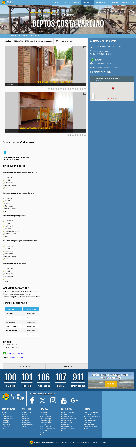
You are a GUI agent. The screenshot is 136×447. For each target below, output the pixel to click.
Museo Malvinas (45, 427)
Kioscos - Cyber (66, 423)
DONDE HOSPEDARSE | (15, 36)
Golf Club (43, 425)
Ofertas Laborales (67, 429)
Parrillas (24, 415)
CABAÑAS (76, 2)
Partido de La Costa (90, 427)
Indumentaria (66, 421)
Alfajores (64, 415)
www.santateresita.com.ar (44, 442)
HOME (57, 2)
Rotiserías (25, 421)
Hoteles (4, 412)
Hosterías (5, 423)
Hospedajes (6, 425)
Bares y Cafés (26, 423)
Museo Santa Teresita (47, 429)
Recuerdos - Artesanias (69, 419)
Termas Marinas (45, 431)
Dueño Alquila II (7, 419)
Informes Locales (89, 415)
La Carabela (44, 415)
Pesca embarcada (90, 421)
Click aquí (111, 384)
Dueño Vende (6, 427)
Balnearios (87, 423)
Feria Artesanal (66, 427)
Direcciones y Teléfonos (92, 417)
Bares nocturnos (27, 425)
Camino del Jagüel (46, 421)
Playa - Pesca (88, 419)
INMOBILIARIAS (100, 2)
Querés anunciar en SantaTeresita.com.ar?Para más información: (111, 376)
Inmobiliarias (65, 425)
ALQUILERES (87, 2)
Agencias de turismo (91, 412)
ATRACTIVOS (125, 2)
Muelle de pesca (45, 417)
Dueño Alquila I (7, 417)
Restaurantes (26, 412)
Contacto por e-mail (16, 358)
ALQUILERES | (26, 36)
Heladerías (25, 419)
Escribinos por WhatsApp (15, 353)
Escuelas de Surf (67, 417)
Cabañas (5, 415)
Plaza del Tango (45, 419)
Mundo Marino (45, 433)
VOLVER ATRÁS (25, 366)
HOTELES (66, 2)
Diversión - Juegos (67, 412)
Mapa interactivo (89, 425)
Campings (5, 421)
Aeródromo (44, 412)
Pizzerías (25, 417)
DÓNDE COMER (113, 2)
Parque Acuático (45, 423)
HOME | (5, 36)
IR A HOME (66, 366)
